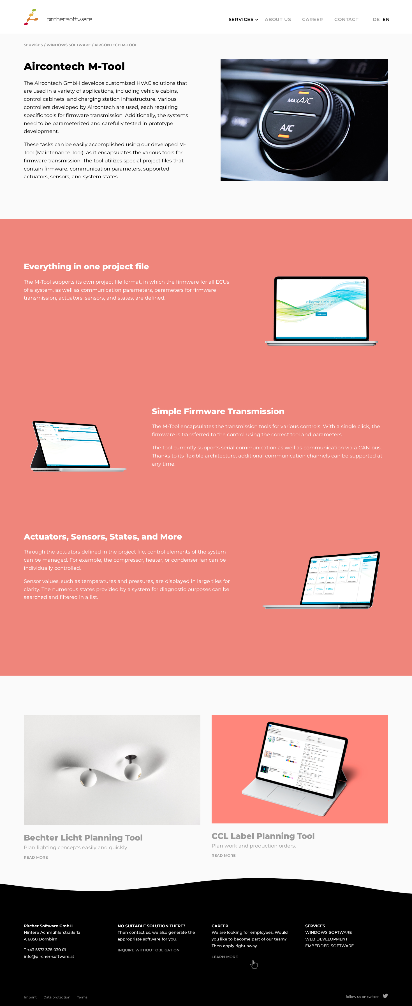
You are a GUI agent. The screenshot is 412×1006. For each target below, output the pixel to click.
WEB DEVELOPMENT (326, 939)
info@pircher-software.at (49, 956)
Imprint (30, 997)
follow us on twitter (362, 997)
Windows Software (69, 45)
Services (241, 19)
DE (376, 19)
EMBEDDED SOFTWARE (329, 945)
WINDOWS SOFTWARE (328, 932)
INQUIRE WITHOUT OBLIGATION (149, 950)
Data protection (56, 997)
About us (278, 19)
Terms (82, 997)
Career (312, 19)
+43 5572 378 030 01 (46, 949)
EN (386, 19)
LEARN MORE (225, 957)
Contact (346, 19)
